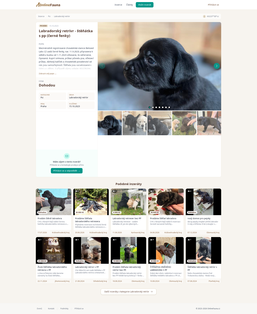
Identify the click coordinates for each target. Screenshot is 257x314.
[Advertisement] (159, 156)
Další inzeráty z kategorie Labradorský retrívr (126, 291)
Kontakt (51, 308)
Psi (49, 16)
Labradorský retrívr (62, 16)
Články (129, 4)
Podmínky (64, 308)
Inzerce (118, 4)
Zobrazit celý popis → (48, 73)
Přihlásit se (213, 4)
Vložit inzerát (144, 4)
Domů (39, 308)
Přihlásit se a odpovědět (66, 170)
